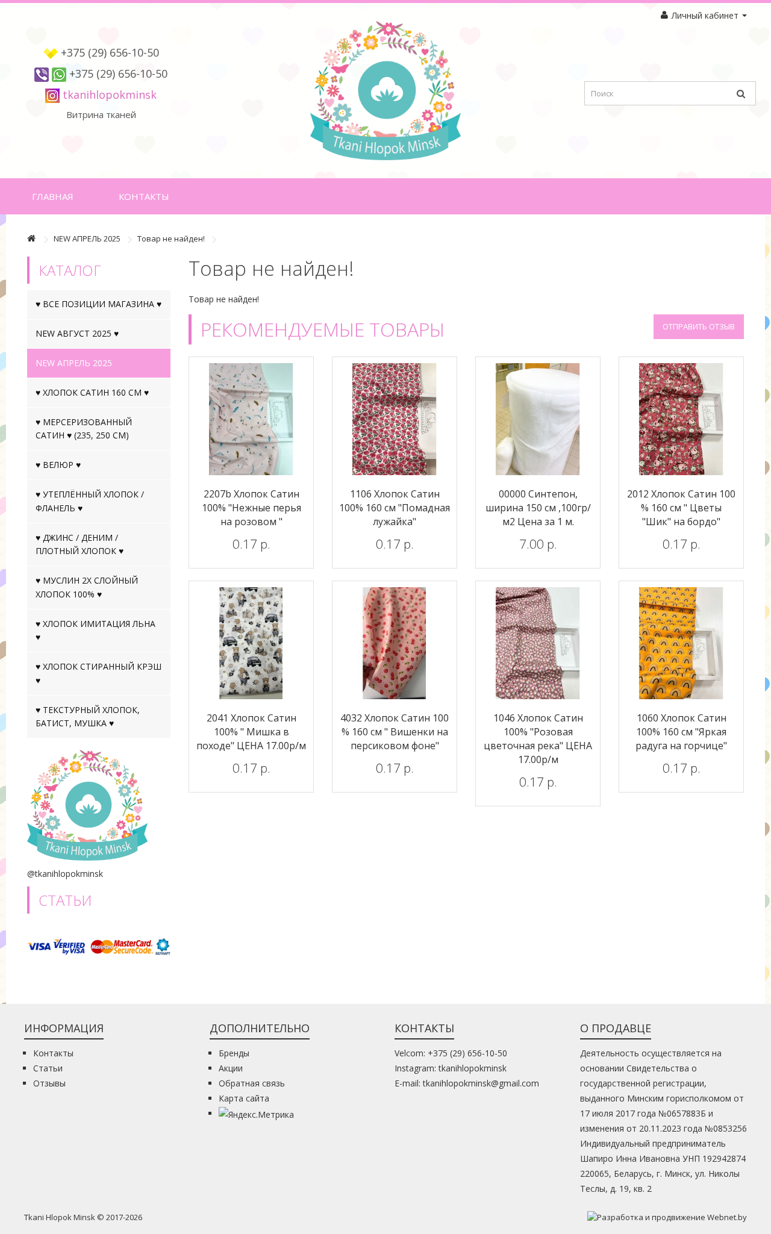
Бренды (234, 1053)
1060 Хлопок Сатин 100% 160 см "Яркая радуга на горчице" (681, 731)
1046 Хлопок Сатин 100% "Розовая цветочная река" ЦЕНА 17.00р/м (538, 738)
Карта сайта (244, 1098)
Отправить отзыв (699, 326)
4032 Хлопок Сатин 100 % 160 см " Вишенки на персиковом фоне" (394, 731)
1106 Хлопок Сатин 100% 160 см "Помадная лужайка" (394, 507)
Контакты (144, 196)
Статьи (48, 1068)
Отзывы (49, 1083)
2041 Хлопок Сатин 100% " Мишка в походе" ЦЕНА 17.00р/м (251, 731)
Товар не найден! (171, 238)
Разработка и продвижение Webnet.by (672, 1217)
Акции (231, 1068)
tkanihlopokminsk (110, 94)
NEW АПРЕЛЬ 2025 (87, 238)
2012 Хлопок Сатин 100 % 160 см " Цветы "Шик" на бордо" (681, 507)
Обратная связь (252, 1083)
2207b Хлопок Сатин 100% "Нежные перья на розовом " (251, 507)
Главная (52, 196)
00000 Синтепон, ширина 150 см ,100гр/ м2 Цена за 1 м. (538, 507)
